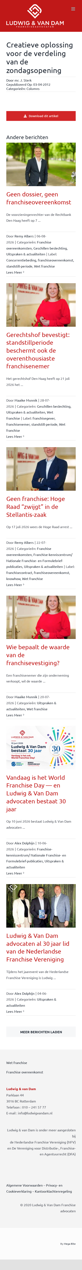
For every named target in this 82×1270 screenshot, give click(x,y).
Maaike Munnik (26, 400)
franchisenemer (18, 424)
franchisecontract (19, 572)
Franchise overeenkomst (24, 1072)
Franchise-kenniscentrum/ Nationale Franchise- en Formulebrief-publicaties (39, 560)
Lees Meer (14, 272)
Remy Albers (24, 236)
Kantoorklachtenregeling (53, 1191)
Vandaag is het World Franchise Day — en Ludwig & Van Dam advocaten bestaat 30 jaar (36, 793)
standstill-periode (19, 266)
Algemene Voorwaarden (24, 1185)
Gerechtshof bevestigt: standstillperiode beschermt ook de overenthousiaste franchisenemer (38, 350)
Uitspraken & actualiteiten (25, 254)
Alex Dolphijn (24, 843)
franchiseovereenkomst (55, 260)
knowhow (13, 578)
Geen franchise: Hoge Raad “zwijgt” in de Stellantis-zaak (35, 506)
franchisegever (44, 418)
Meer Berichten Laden (41, 1032)
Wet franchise (44, 266)
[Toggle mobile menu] (73, 9)
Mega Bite (70, 1243)
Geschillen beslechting (50, 248)
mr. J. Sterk (23, 80)
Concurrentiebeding (21, 260)
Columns (33, 88)
